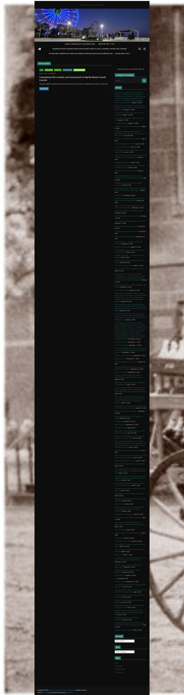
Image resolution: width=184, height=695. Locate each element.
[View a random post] (144, 49)
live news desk (119, 195)
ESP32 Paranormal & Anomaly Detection (127, 216)
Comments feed (120, 669)
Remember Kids (120, 504)
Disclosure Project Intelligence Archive (126, 226)
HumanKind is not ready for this (124, 514)
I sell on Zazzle (119, 538)
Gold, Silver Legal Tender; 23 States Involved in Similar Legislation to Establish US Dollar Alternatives (129, 509)
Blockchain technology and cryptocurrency (128, 450)
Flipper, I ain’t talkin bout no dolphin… (126, 411)
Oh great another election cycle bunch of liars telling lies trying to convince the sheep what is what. (129, 612)
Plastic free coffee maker (122, 247)
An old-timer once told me (123, 147)
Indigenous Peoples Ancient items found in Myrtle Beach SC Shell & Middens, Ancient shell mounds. (90, 49)
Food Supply (49, 70)
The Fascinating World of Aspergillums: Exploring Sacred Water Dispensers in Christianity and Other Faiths (130, 471)
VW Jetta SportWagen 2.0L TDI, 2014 (126, 362)
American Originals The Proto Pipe (125, 144)
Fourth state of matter (122, 290)
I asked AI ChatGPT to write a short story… (128, 533)
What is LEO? (119, 555)
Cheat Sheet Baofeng (121, 345)
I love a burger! (119, 421)
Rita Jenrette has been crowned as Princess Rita (129, 494)
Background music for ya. (123, 162)
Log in (117, 663)
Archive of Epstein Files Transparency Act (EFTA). (130, 221)
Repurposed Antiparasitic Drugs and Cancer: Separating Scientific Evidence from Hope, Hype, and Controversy (130, 133)
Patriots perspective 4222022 (124, 630)
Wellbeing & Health (79, 70)
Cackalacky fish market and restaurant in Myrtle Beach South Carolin (72, 79)
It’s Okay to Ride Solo (121, 123)
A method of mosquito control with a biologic (129, 211)
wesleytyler (53, 73)
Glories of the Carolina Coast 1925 (125, 461)
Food (41, 70)
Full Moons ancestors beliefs (124, 355)
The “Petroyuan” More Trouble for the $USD (128, 517)
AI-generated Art (120, 575)
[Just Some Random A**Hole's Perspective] (92, 10)
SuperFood (58, 70)
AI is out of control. (121, 530)
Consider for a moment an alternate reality (128, 126)
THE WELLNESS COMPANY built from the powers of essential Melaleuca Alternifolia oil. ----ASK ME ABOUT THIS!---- (90, 53)
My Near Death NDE (121, 342)
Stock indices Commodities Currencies (126, 231)
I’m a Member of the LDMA (123, 541)
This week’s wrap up (121, 428)
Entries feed (118, 666)
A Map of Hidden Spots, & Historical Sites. (80, 44)
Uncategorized (67, 70)
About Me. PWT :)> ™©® (106, 44)
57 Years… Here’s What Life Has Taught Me (128, 139)
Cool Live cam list (120, 581)
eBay (116, 578)
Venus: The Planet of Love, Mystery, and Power (129, 269)
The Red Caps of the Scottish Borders (126, 171)
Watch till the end (120, 424)
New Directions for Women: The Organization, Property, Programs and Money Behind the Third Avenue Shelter (130, 108)
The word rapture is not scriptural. (125, 237)
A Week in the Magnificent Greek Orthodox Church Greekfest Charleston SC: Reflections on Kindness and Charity (130, 478)
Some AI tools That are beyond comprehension (129, 464)
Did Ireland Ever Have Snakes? (124, 265)
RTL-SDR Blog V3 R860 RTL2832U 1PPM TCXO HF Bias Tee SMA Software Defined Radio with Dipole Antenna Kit (130, 350)
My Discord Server (120, 359)
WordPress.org (119, 672)
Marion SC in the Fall (121, 372)
